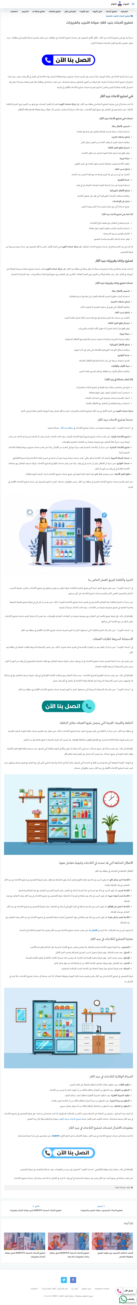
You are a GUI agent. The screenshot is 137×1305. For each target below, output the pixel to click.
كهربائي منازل (70, 11)
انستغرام (14, 11)
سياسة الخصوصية (102, 1288)
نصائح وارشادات (38, 11)
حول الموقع (86, 1288)
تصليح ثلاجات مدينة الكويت (69, 1119)
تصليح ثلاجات (111, 11)
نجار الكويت (84, 11)
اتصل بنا (74, 1288)
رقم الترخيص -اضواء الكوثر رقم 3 (54, 1288)
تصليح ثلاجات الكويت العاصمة (118, 16)
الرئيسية (124, 11)
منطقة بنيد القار (66, 428)
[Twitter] (64, 1280)
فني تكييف (97, 11)
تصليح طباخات (55, 11)
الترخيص (25, 11)
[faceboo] (73, 1280)
